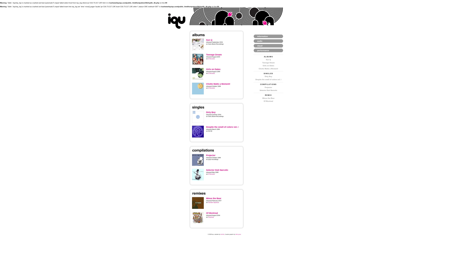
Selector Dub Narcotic (268, 90)
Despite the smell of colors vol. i (268, 79)
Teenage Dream (268, 63)
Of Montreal (268, 101)
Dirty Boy (268, 76)
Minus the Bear (268, 98)
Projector (268, 87)
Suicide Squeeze (213, 202)
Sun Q (268, 60)
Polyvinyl (211, 217)
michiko (223, 234)
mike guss (238, 234)
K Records (211, 59)
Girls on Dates (268, 66)
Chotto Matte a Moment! (268, 69)
